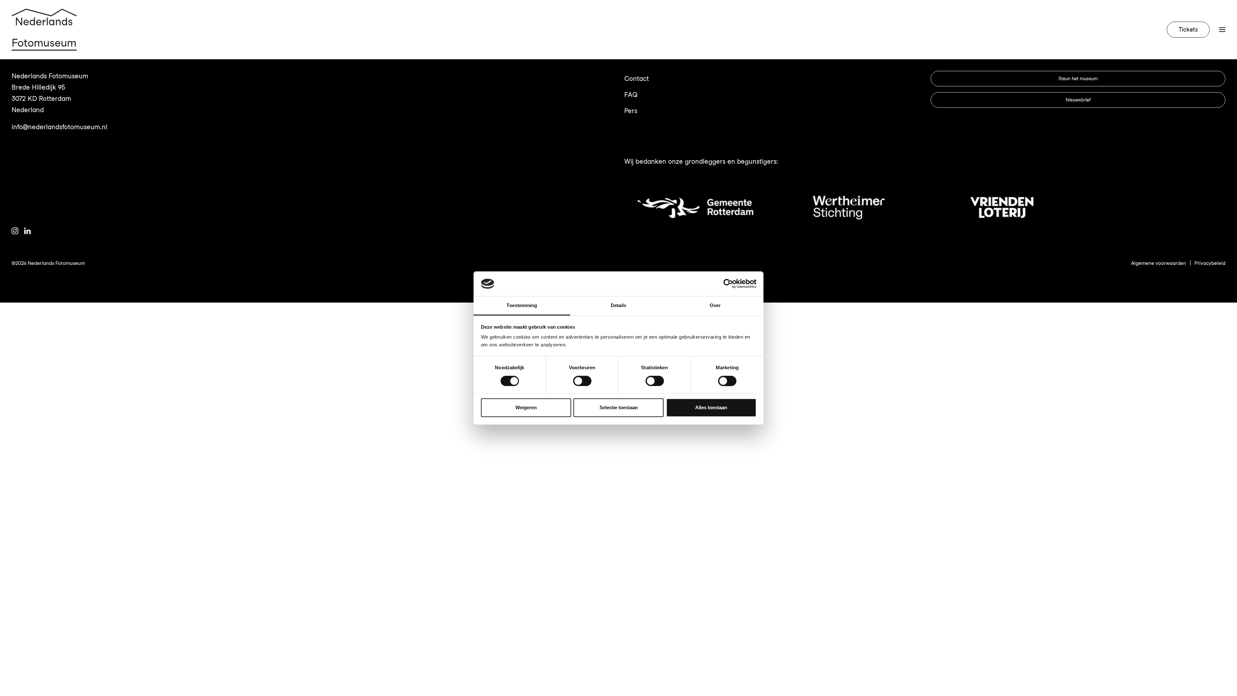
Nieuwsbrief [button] (1078, 99)
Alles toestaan (711, 407)
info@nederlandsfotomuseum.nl (59, 127)
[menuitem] (1190, 29)
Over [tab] (715, 305)
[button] (1222, 29)
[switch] (582, 381)
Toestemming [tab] (521, 305)
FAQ (631, 95)
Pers (630, 111)
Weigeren (526, 407)
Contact (636, 78)
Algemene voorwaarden (1158, 263)
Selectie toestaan (618, 407)
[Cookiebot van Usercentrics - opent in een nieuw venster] (728, 284)
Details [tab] (619, 305)
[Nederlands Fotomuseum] (44, 30)
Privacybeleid (1209, 263)
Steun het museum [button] (1078, 78)
